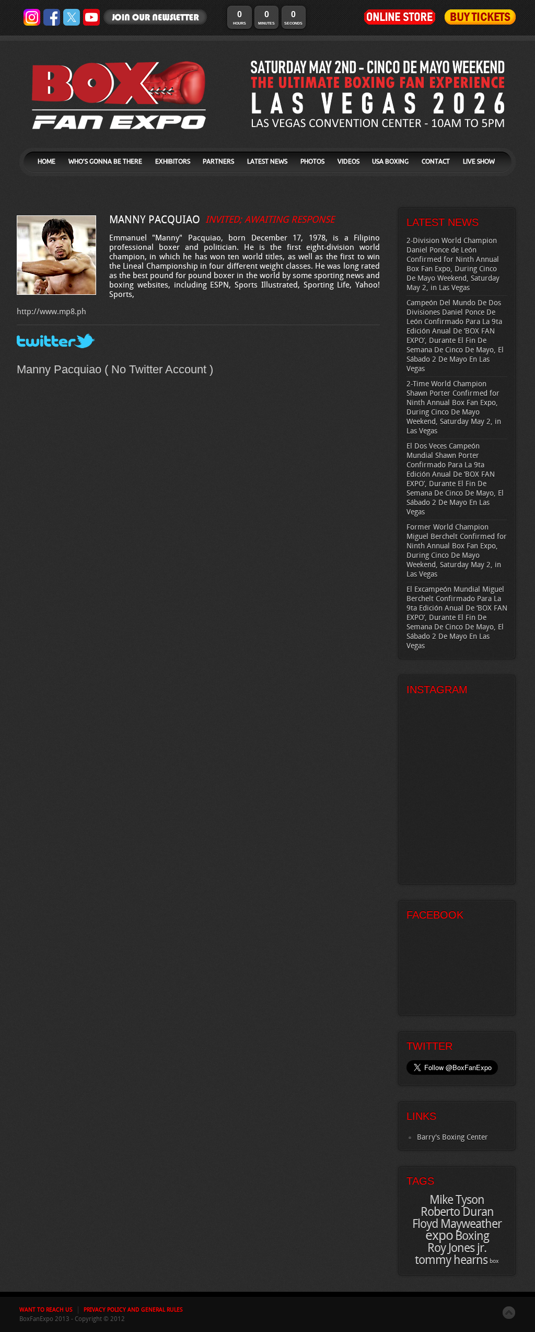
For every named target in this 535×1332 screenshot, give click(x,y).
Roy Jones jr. (456, 1248)
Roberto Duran (457, 1212)
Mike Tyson (456, 1200)
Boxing (472, 1236)
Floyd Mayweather (457, 1224)
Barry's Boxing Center (452, 1137)
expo (439, 1236)
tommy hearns (451, 1260)
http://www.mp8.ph (51, 312)
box (494, 1261)
